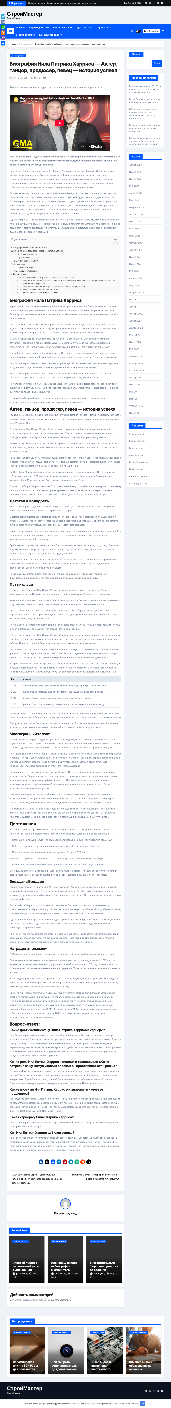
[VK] (3, 22)
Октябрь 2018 (136, 363)
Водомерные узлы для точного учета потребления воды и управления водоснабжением (144, 141)
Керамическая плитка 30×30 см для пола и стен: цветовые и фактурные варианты (145, 89)
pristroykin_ (23, 78)
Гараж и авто (104, 27)
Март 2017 (134, 398)
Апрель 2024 (135, 278)
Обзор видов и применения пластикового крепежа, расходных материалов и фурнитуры (143, 113)
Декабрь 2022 (136, 328)
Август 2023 (135, 320)
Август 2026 (135, 164)
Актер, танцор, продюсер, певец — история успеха (38, 250)
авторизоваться (63, 1300)
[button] (163, 31)
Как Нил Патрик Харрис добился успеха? (40, 292)
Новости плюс (136, 469)
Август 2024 (135, 250)
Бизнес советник (25, 34)
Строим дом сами (39, 27)
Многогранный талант (28, 261)
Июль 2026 (135, 172)
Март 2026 (134, 200)
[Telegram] (3, 16)
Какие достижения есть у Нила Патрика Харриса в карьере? (48, 277)
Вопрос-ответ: (20, 274)
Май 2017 (134, 391)
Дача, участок (85, 27)
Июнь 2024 (135, 264)
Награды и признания (28, 271)
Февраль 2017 (136, 406)
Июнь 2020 (135, 342)
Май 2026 (134, 186)
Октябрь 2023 (136, 313)
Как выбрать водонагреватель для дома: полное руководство (144, 101)
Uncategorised (17, 56)
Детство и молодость (27, 254)
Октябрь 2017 (136, 377)
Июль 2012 (134, 413)
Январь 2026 (136, 214)
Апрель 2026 (135, 193)
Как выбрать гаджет (50, 34)
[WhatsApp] (3, 27)
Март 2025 (134, 235)
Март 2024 (134, 285)
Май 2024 (134, 271)
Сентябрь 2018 (136, 370)
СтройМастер (24, 13)
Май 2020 (134, 349)
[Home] (10, 31)
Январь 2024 (136, 299)
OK (143, 1404)
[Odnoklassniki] (3, 32)
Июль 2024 (135, 257)
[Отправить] (3, 43)
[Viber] (3, 38)
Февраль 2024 (136, 292)
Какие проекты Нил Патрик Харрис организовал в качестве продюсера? (53, 286)
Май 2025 (134, 228)
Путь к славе (24, 257)
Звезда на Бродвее (26, 267)
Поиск (136, 54)
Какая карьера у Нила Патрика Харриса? (40, 289)
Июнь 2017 (134, 384)
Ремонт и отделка (63, 27)
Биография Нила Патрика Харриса (30, 247)
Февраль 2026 (136, 207)
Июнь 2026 (135, 179)
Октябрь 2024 (136, 242)
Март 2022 (134, 335)
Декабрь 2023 (136, 306)
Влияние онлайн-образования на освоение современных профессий (144, 128)
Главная (20, 27)
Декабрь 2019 (136, 356)
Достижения (19, 264)
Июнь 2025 (135, 221)
